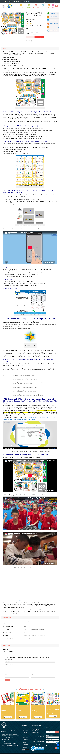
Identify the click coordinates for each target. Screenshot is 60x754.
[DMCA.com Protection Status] (25, 749)
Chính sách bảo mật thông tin (25, 746)
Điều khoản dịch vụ (53, 30)
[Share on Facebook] (27, 41)
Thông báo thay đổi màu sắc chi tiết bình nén (38, 742)
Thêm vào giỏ (31, 37)
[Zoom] (2, 35)
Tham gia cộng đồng (54, 23)
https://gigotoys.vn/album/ (23, 600)
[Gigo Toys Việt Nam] (7, 6)
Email (32, 674)
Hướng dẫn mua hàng (54, 27)
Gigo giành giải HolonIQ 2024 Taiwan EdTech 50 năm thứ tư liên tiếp (38, 729)
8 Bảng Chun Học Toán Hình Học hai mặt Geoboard (21, 708)
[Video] (2, 31)
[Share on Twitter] (29, 41)
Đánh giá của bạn (8, 659)
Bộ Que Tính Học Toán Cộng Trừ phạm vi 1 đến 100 (36, 708)
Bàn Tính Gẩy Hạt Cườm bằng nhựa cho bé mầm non (5, 708)
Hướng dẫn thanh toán (54, 16)
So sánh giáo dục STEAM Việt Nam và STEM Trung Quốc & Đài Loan (38, 736)
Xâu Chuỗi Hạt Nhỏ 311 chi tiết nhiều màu (51, 707)
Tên (6, 674)
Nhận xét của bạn (9, 664)
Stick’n (25, 5)
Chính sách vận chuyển (54, 13)
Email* (47, 730)
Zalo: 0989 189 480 (54, 20)
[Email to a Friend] (31, 41)
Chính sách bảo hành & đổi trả (25, 741)
